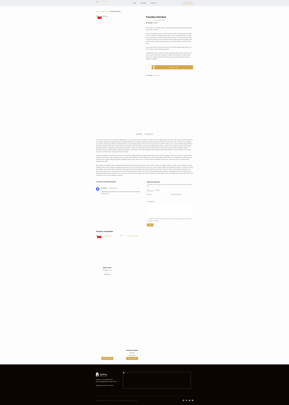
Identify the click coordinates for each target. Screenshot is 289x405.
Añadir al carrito (173, 67)
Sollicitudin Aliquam (132, 350)
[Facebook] (186, 400)
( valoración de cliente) (160, 20)
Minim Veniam (107, 267)
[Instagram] (189, 400)
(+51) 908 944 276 (107, 379)
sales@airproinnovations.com (108, 381)
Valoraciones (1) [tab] (149, 134)
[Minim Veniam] (107, 250)
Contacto (153, 3)
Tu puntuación (150, 190)
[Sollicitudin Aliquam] (132, 291)
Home (134, 3)
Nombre (149, 194)
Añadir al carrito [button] (107, 358)
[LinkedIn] (183, 400)
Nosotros (143, 3)
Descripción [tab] (139, 134)
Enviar (150, 225)
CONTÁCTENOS (188, 3)
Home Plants (157, 75)
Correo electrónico (176, 194)
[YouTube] (192, 400)
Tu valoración (151, 201)
